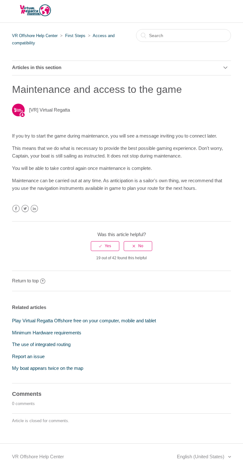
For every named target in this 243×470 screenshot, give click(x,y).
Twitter (25, 209)
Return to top (25, 280)
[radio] (105, 246)
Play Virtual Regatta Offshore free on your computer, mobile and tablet (84, 320)
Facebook (16, 209)
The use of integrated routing (41, 344)
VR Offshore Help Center (35, 35)
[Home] (35, 14)
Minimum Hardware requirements (46, 332)
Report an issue (28, 356)
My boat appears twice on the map (47, 368)
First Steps (75, 35)
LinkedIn (34, 209)
